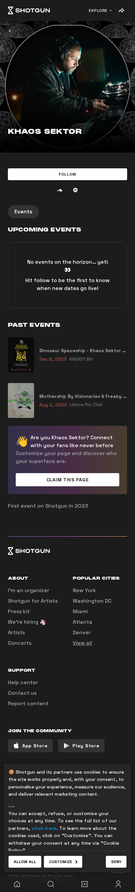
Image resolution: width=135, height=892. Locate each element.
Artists (16, 632)
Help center (23, 682)
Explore (98, 10)
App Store (35, 746)
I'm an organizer (28, 590)
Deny (116, 861)
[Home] (29, 10)
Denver (82, 632)
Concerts (19, 642)
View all (82, 642)
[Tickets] (84, 884)
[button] (67, 174)
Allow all (25, 861)
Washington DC (92, 600)
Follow (67, 174)
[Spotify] (75, 190)
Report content (28, 703)
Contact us (22, 692)
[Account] (118, 884)
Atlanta (82, 621)
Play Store (85, 746)
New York (84, 590)
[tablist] (67, 211)
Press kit (19, 611)
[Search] (51, 884)
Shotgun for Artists (33, 600)
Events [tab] (23, 211)
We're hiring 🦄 (27, 621)
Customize (60, 861)
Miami (80, 611)
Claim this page (68, 480)
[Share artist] (121, 10)
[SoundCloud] (60, 190)
